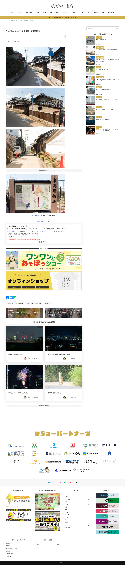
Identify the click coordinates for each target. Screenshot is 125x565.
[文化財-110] (35, 193)
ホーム (12, 12)
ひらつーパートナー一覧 (12, 506)
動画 (57, 12)
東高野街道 (30, 303)
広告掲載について (10, 553)
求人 (89, 12)
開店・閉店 (29, 12)
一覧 (38, 221)
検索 (117, 28)
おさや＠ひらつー (13, 231)
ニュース (20, 12)
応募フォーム (44, 241)
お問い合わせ (111, 12)
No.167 (44, 221)
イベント (74, 12)
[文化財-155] (35, 106)
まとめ (44, 12)
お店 (51, 12)
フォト (80, 36)
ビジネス (82, 12)
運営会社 (8, 551)
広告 (103, 12)
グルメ (37, 12)
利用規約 (8, 546)
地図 (36, 215)
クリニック (65, 12)
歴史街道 (38, 303)
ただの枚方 (41, 231)
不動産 (96, 12)
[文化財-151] (35, 65)
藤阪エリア (47, 303)
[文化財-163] (35, 148)
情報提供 (8, 543)
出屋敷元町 (20, 303)
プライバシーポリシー (11, 548)
